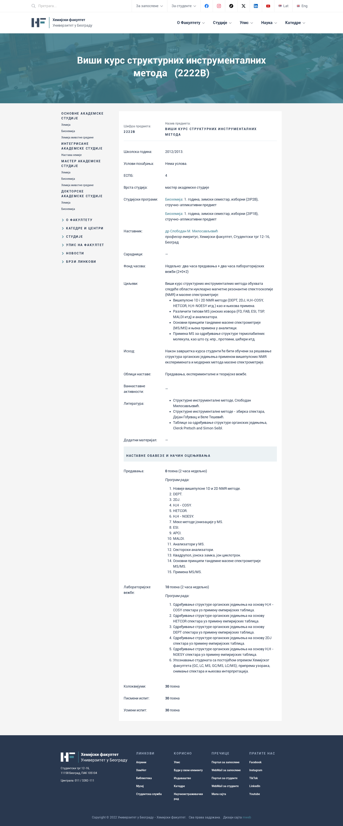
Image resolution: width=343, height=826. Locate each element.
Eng (304, 6)
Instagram (255, 770)
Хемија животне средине (77, 137)
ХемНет (141, 770)
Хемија (65, 124)
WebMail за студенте (225, 786)
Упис (177, 762)
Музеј (140, 786)
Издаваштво (182, 778)
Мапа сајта (219, 794)
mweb (247, 817)
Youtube (254, 794)
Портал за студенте (224, 778)
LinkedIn (254, 786)
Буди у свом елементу (188, 770)
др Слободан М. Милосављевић (191, 231)
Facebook (255, 762)
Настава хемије (71, 155)
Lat (285, 6)
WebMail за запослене (226, 770)
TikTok (253, 778)
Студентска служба (149, 794)
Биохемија (68, 131)
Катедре (179, 786)
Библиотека (144, 778)
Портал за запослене (225, 762)
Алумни (141, 762)
